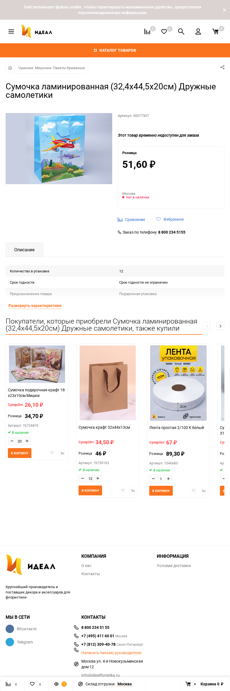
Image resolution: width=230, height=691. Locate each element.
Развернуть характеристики (34, 305)
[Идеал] (39, 566)
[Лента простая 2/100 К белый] (178, 384)
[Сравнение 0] (147, 31)
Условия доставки (174, 566)
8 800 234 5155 (171, 232)
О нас (86, 566)
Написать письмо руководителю (111, 653)
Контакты (90, 574)
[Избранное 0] (164, 31)
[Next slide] (220, 326)
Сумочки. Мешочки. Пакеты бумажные (52, 67)
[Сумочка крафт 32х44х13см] (108, 384)
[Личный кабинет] (198, 31)
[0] (215, 31)
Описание (24, 250)
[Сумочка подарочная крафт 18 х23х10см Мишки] (37, 365)
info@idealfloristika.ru (100, 675)
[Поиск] (181, 31)
